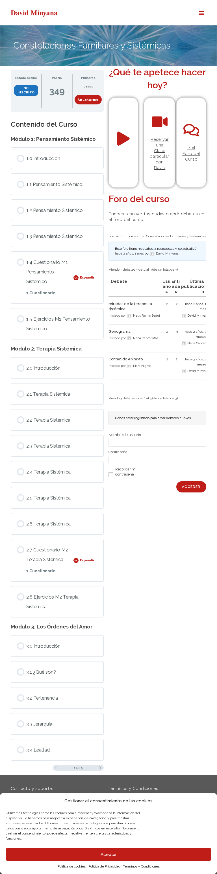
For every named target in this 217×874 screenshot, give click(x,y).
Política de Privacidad (104, 866)
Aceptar (109, 854)
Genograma (119, 331)
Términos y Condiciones (141, 866)
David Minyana (34, 12)
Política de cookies (72, 866)
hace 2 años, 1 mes (129, 253)
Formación (116, 236)
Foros (131, 236)
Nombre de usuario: (125, 435)
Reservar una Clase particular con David (159, 153)
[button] (201, 12)
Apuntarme (88, 99)
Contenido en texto (125, 359)
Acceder (191, 487)
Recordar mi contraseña (125, 471)
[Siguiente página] (100, 768)
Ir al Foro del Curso (191, 153)
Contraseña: (118, 452)
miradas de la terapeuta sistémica (130, 306)
